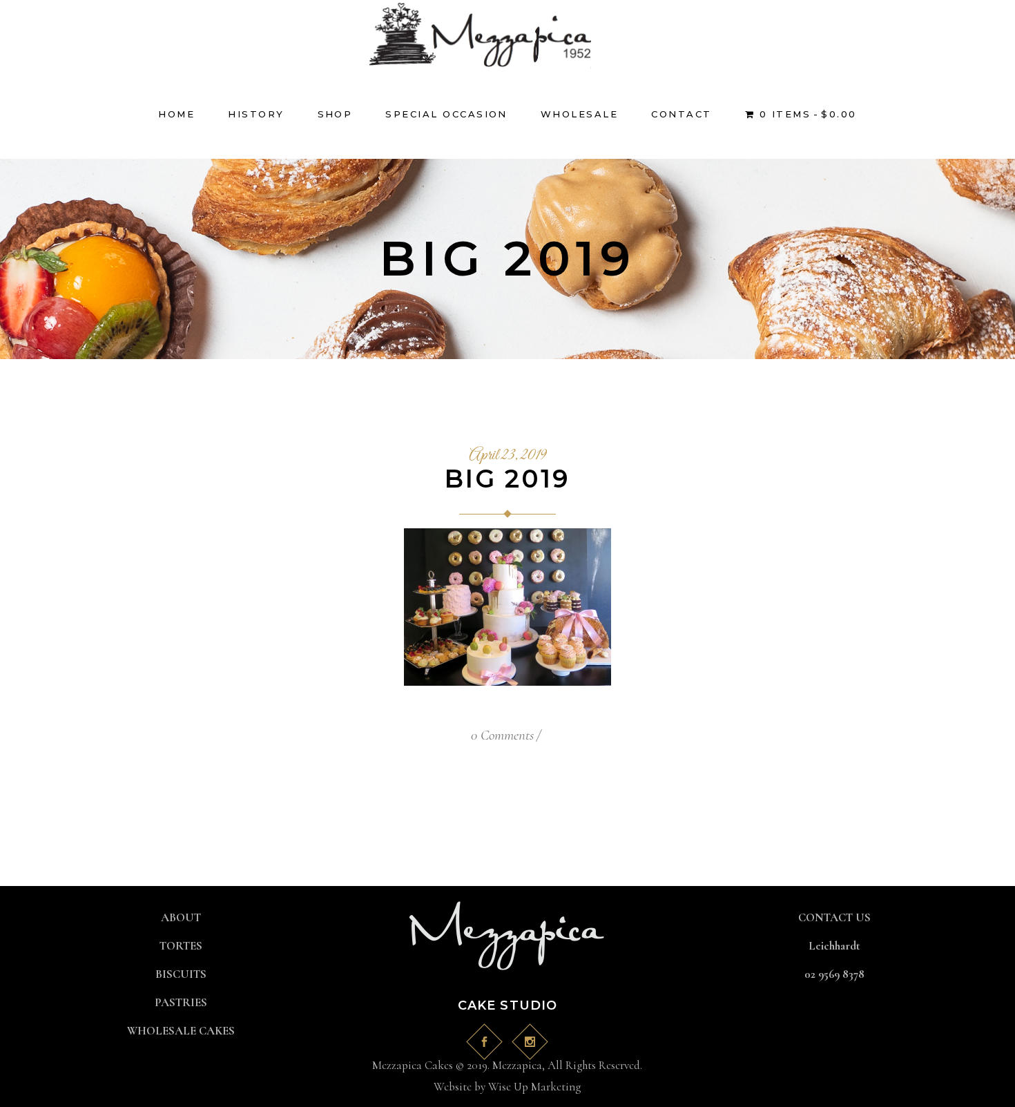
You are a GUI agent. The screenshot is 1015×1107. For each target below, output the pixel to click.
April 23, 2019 (507, 455)
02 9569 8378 (834, 974)
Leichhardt (834, 945)
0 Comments (502, 735)
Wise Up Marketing (534, 1086)
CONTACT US (834, 917)
